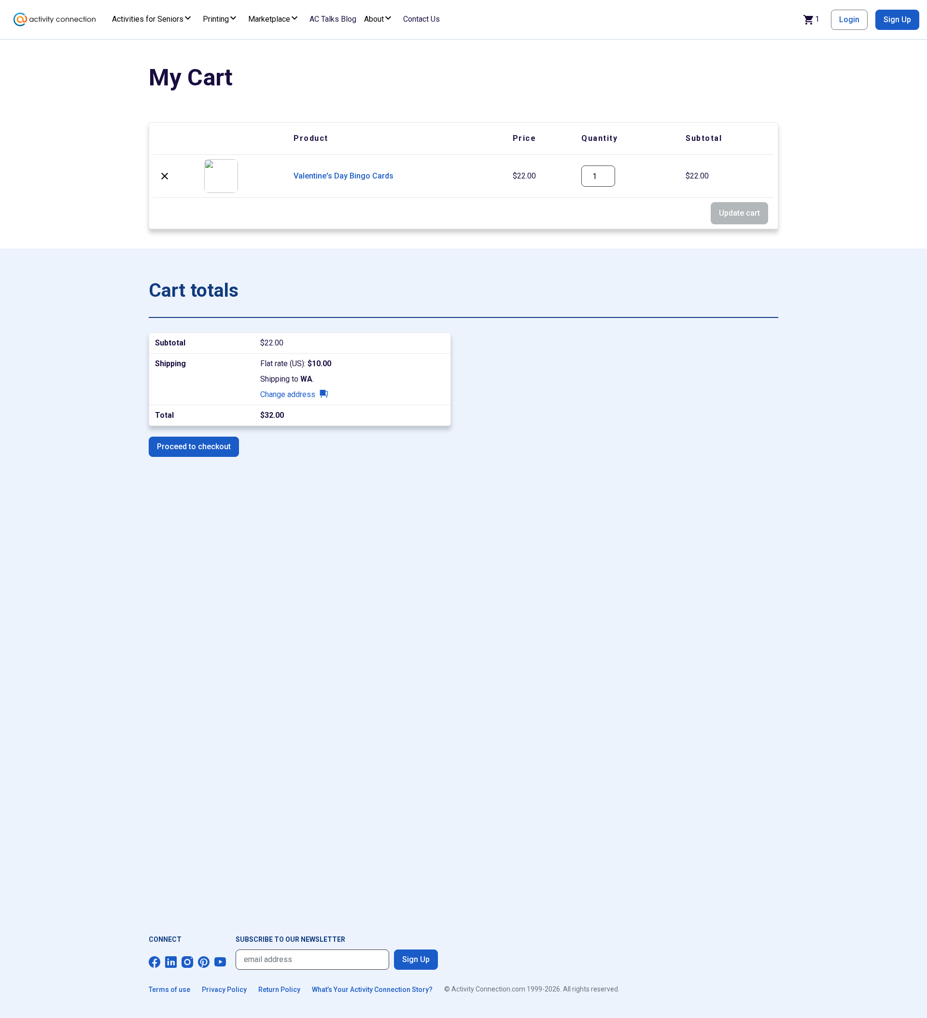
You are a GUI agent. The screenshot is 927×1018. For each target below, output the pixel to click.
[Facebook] (154, 962)
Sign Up (897, 19)
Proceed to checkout (194, 446)
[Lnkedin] (171, 962)
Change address (287, 394)
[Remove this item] (164, 176)
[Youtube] (220, 962)
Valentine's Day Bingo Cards (343, 175)
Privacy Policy (224, 989)
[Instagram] (187, 962)
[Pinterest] (204, 962)
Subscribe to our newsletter (290, 939)
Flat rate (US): (295, 363)
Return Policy (279, 989)
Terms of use (169, 989)
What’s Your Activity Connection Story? (372, 989)
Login (849, 19)
